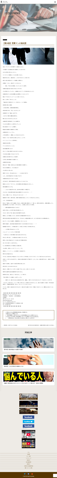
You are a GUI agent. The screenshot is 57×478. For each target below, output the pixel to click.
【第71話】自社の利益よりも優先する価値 (13, 349)
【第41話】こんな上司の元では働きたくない (13, 366)
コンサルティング (28, 458)
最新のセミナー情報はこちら (12, 313)
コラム (28, 452)
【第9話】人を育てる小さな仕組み (10, 325)
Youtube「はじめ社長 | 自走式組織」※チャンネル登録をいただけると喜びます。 (22, 316)
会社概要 (28, 454)
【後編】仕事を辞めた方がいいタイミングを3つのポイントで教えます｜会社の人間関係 (23, 383)
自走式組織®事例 (28, 462)
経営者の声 (28, 460)
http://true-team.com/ (7, 300)
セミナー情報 (28, 456)
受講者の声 (28, 464)
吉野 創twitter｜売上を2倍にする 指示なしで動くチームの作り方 (21, 318)
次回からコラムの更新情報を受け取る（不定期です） (17, 312)
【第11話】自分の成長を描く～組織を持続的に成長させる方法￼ (41, 325)
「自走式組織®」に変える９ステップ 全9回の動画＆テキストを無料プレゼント (22, 315)
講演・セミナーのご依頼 (28, 467)
